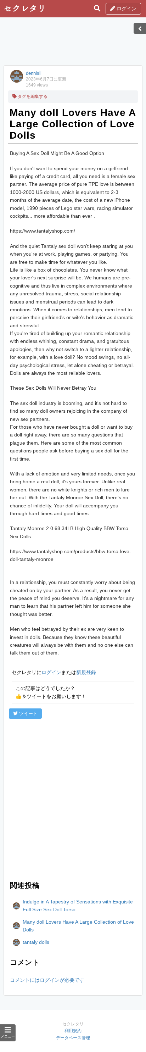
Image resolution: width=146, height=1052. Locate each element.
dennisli (33, 73)
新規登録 (86, 672)
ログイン (125, 8)
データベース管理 (73, 1037)
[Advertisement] (73, 43)
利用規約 (73, 1030)
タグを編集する (32, 96)
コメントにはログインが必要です (47, 980)
